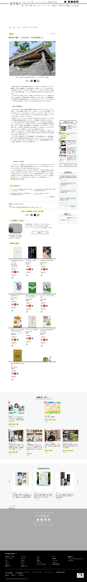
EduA (6, 560)
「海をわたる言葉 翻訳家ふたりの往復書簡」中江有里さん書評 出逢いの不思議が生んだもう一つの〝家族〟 (43, 496)
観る (23, 5)
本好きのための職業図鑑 (49, 443)
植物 (42, 211)
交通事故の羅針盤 (55, 564)
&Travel (11, 558)
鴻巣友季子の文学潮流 (67, 443)
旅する (10, 452)
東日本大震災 (29, 211)
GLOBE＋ (38, 558)
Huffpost (22, 560)
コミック (44, 5)
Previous (9, 481)
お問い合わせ (21, 575)
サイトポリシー (27, 572)
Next (78, 481)
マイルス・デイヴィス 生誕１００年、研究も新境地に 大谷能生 (39, 227)
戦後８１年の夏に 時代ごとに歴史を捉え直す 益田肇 (37, 225)
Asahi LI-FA (54, 562)
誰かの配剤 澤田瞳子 (50, 416)
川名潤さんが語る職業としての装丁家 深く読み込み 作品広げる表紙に (52, 446)
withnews (7, 564)
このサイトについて (9, 572)
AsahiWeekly (70, 560)
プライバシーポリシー (48, 572)
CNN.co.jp (23, 558)
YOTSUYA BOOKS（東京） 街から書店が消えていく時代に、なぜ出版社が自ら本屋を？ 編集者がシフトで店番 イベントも (71, 150)
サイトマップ (18, 572)
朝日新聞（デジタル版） (10, 556)
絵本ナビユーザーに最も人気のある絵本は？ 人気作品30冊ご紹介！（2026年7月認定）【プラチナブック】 (71, 158)
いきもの (35, 211)
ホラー (49, 5)
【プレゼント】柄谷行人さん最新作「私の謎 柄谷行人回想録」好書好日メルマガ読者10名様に (65, 496)
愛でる (10, 424)
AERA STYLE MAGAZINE (41, 564)
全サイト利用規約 (8, 573)
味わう (14, 424)
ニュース (35, 2)
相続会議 (54, 558)
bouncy (22, 564)
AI (31, 453)
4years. (53, 556)
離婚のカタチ (8, 566)
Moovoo (7, 562)
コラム (29, 2)
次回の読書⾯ (50, 2)
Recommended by (47, 196)
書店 (14, 452)
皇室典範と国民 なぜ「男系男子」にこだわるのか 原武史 (37, 224)
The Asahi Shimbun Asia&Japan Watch (75, 558)
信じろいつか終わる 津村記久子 (71, 134)
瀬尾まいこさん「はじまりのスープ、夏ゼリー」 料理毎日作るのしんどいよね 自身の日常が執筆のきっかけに (16, 419)
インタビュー (24, 2)
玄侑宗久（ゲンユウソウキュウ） (16, 203)
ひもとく (11, 33)
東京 (16, 452)
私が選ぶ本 (54, 5)
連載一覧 (55, 2)
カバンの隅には (48, 415)
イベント (40, 2)
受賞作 (30, 5)
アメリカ (71, 450)
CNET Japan (23, 556)
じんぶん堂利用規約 (19, 573)
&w (8, 558)
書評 (32, 2)
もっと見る (74, 5)
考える (26, 5)
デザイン (50, 450)
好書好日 (15, 4)
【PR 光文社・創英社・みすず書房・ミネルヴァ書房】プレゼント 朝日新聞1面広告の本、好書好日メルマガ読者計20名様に (21, 496)
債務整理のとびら (24, 566)
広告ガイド (13, 575)
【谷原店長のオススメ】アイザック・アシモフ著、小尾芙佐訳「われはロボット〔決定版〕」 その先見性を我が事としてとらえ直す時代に (34, 447)
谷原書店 (28, 443)
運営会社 (7, 575)
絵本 (35, 5)
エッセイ (39, 5)
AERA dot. (23, 562)
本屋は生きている (12, 443)
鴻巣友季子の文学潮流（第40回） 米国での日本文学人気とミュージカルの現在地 (70, 446)
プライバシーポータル (37, 572)
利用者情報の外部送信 (60, 572)
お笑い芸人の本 (61, 5)
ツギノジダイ (55, 560)
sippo (38, 556)
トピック (44, 2)
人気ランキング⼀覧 (68, 165)
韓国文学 (68, 5)
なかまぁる (39, 562)
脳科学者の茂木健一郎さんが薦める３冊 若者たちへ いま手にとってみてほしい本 (71, 142)
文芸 (17, 424)
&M (6, 558)
